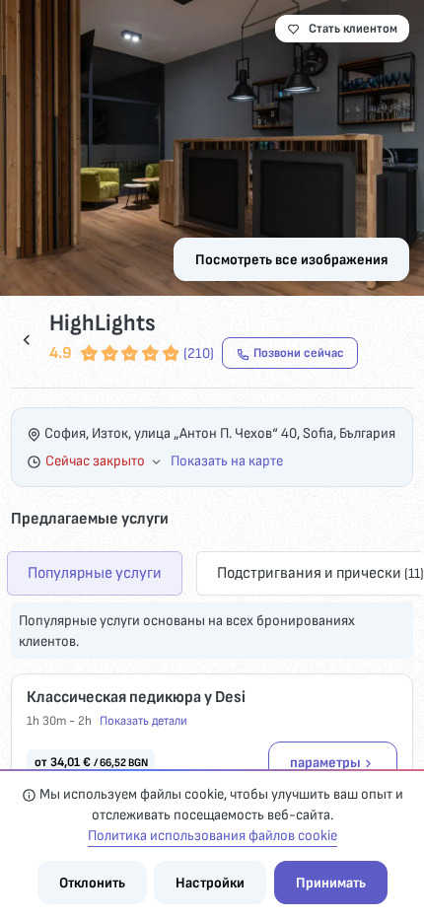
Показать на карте (227, 461)
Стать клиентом (353, 28)
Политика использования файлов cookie (212, 835)
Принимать (331, 883)
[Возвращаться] (26, 340)
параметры (325, 762)
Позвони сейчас (298, 353)
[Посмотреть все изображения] (212, 148)
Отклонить (92, 883)
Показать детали (143, 721)
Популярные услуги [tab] (95, 573)
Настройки (210, 883)
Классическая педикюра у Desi (136, 697)
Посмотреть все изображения (291, 259)
